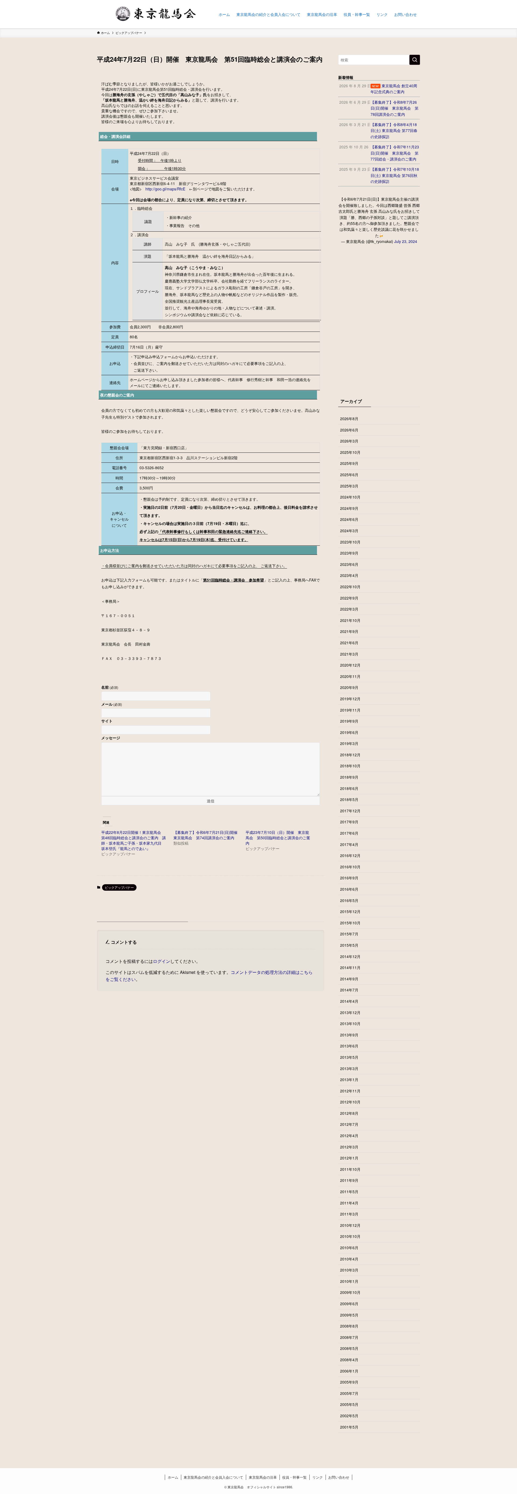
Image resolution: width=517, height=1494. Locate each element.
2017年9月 (349, 821)
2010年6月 (349, 1247)
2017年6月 (349, 833)
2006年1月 (349, 1371)
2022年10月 (350, 586)
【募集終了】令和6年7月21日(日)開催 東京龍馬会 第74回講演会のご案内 (205, 835)
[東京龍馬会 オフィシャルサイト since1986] (151, 14)
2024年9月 (349, 508)
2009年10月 (350, 1292)
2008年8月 (349, 1326)
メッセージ (110, 737)
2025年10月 (350, 452)
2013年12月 (350, 1012)
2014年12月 (350, 956)
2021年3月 (349, 654)
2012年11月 (350, 1090)
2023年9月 (349, 553)
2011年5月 (349, 1191)
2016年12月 (350, 855)
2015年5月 (349, 945)
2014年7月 (349, 989)
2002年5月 (349, 1415)
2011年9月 (349, 1180)
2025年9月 (349, 463)
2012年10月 (350, 1102)
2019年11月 (350, 710)
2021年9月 (349, 631)
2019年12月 (350, 698)
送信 (210, 800)
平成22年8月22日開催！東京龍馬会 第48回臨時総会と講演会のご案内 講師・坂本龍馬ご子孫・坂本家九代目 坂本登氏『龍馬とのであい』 (133, 840)
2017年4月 (349, 844)
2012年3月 (349, 1147)
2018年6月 (349, 788)
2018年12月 (350, 754)
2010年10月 (350, 1236)
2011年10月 (350, 1169)
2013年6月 (349, 1046)
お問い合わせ (338, 1477)
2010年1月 (349, 1281)
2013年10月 (350, 1023)
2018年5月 (349, 799)
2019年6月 (349, 732)
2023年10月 (350, 542)
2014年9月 (349, 978)
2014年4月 (349, 1001)
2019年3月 (349, 743)
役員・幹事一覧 (294, 1477)
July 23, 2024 (405, 241)
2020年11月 (350, 676)
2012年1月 (349, 1158)
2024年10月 (350, 497)
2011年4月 (349, 1203)
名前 (109, 687)
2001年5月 (349, 1427)
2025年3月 (349, 486)
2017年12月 (350, 810)
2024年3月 (349, 530)
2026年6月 (349, 430)
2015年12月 (350, 911)
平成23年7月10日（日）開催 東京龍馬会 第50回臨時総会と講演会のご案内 (278, 838)
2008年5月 (349, 1348)
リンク (317, 1477)
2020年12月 (350, 665)
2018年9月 (349, 777)
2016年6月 (349, 889)
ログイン (161, 961)
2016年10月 (350, 866)
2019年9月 (349, 721)
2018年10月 (350, 765)
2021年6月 (349, 642)
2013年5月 (349, 1057)
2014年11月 (350, 967)
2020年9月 (349, 687)
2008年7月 (349, 1337)
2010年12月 (350, 1225)
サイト (107, 720)
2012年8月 (349, 1113)
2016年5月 (349, 900)
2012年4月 (349, 1135)
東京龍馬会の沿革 (263, 1477)
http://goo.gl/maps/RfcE (165, 188)
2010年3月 (349, 1270)
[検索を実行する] (414, 60)
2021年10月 (350, 620)
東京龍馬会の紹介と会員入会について (213, 1477)
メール (111, 704)
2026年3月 (349, 441)
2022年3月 (349, 609)
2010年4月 (349, 1259)
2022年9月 (349, 598)
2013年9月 (349, 1034)
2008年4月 (349, 1359)
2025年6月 (349, 474)
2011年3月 (349, 1214)
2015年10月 (350, 922)
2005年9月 (349, 1382)
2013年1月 (349, 1079)
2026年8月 (349, 418)
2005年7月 (349, 1393)
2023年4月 (349, 575)
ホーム (173, 1477)
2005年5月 (349, 1404)
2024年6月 (349, 519)
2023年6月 (349, 564)
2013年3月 (349, 1068)
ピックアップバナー (119, 887)
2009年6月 (349, 1303)
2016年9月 (349, 877)
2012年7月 (349, 1124)
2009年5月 (349, 1315)
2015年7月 (349, 933)
